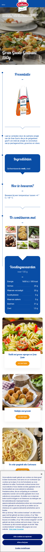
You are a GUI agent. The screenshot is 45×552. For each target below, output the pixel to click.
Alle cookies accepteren (22, 536)
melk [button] (23, 169)
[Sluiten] (41, 474)
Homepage (6, 15)
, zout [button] (28, 169)
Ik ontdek (22, 363)
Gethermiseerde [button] (14, 169)
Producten (16, 15)
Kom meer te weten (16, 529)
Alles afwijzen (22, 542)
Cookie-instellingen (22, 548)
